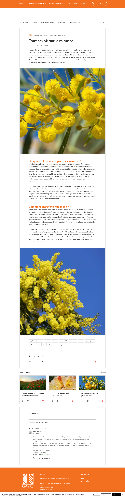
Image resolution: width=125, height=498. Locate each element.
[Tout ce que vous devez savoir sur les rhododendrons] (62, 383)
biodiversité (63, 341)
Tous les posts (23, 22)
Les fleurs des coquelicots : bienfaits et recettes (33, 395)
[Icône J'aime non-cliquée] (34, 458)
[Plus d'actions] (95, 35)
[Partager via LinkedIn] (38, 356)
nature (32, 345)
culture (81, 341)
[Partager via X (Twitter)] (34, 356)
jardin (40, 341)
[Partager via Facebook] (29, 356)
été (44, 345)
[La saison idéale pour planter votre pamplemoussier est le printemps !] (92, 383)
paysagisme (90, 341)
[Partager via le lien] (43, 356)
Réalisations (61, 22)
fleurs (55, 341)
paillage (60, 345)
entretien (47, 341)
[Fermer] (123, 495)
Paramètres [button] (96, 495)
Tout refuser (106, 495)
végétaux (32, 341)
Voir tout (103, 372)
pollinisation (51, 345)
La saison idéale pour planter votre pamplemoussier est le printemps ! (90, 395)
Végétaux (34, 22)
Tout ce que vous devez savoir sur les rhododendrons (61, 395)
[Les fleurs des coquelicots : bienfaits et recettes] (33, 383)
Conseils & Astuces (74, 22)
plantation (73, 341)
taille (38, 345)
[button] (103, 22)
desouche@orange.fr (47, 487)
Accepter (116, 495)
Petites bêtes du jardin (47, 22)
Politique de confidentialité (14, 496)
